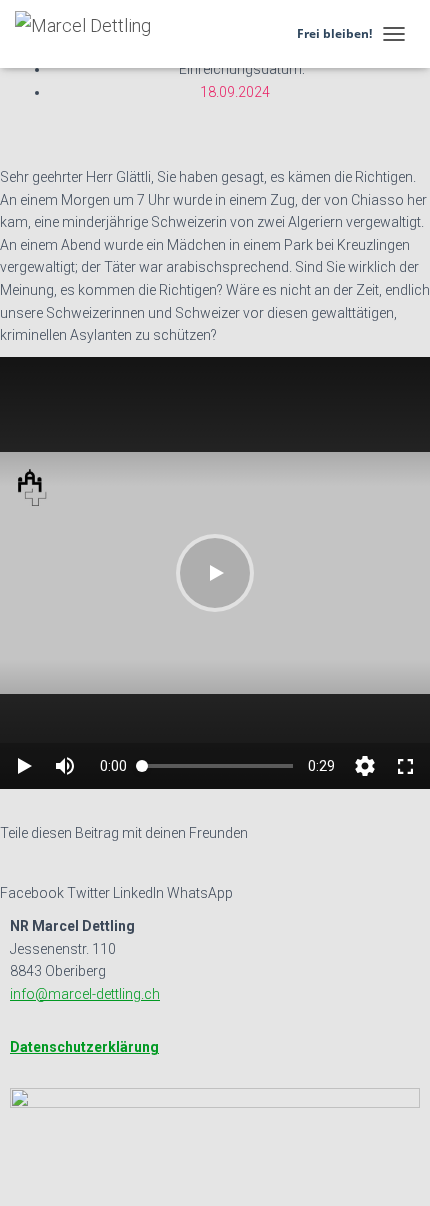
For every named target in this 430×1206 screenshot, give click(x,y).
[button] (54, 154)
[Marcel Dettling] (90, 34)
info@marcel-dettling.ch (85, 994)
